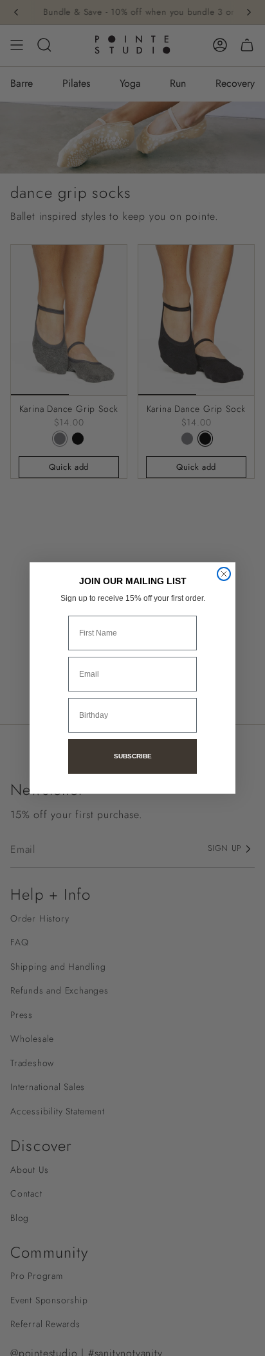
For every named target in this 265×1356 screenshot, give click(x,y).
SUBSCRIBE (133, 756)
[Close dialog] (223, 573)
